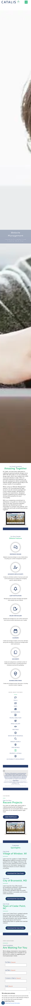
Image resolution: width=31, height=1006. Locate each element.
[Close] (29, 992)
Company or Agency (13, 978)
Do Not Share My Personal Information (11, 1003)
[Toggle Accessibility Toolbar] (3, 1003)
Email (9, 986)
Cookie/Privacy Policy (9, 1001)
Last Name (10, 970)
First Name (10, 962)
